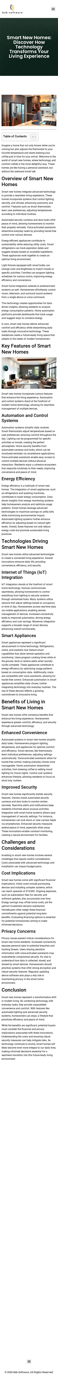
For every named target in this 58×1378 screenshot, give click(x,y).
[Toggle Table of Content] (31, 136)
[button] (53, 8)
